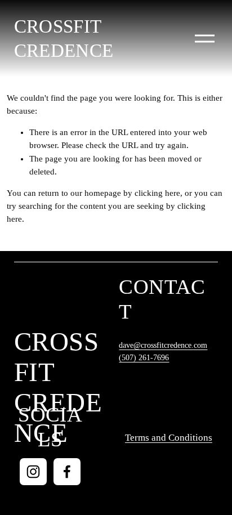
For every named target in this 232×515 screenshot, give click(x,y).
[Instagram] (33, 471)
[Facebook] (67, 471)
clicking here (157, 193)
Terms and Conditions (168, 437)
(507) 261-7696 (144, 357)
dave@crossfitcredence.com (163, 345)
